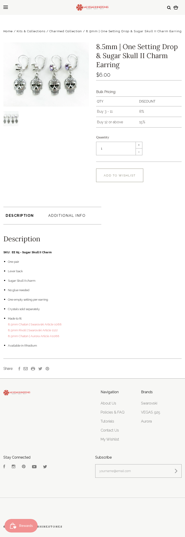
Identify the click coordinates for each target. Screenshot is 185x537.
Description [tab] (20, 215)
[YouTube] (34, 467)
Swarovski (149, 403)
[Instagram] (13, 467)
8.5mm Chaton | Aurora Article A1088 (33, 336)
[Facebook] (4, 467)
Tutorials (107, 421)
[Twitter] (45, 467)
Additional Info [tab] (67, 215)
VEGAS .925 (150, 412)
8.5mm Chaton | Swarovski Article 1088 (35, 324)
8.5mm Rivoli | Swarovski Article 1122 (33, 330)
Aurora (146, 421)
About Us (108, 403)
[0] (175, 7)
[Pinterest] (23, 467)
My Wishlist (110, 439)
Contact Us (110, 430)
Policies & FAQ (113, 412)
